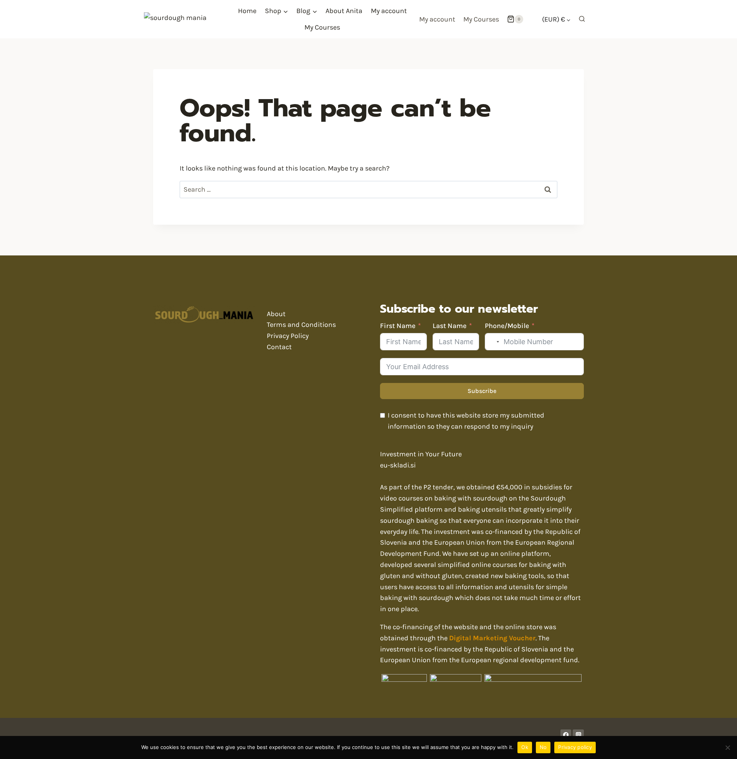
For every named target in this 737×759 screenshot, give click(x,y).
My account (389, 11)
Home (247, 11)
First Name (397, 325)
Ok (524, 747)
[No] (727, 747)
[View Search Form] (580, 19)
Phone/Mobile (507, 325)
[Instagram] (578, 735)
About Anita (344, 11)
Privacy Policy (288, 335)
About (276, 314)
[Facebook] (566, 735)
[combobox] (493, 341)
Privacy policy (575, 747)
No (543, 747)
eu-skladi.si (398, 465)
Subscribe (482, 390)
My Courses (322, 27)
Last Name (449, 325)
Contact (279, 347)
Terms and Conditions (301, 324)
